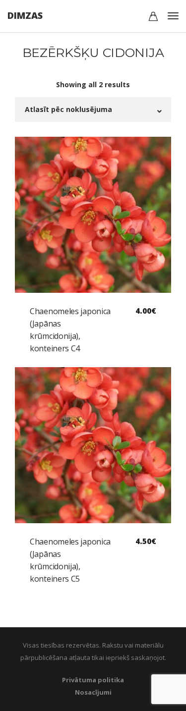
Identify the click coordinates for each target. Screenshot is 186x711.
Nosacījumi (93, 692)
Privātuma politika (93, 679)
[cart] (153, 17)
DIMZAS (25, 15)
